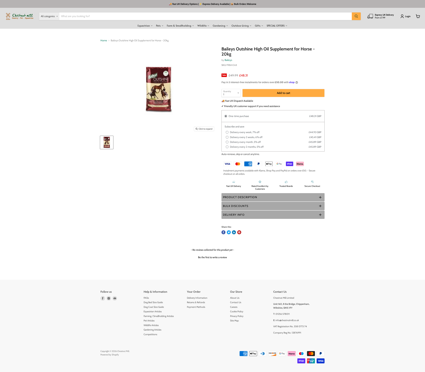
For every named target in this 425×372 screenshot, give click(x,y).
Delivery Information (197, 297)
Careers (233, 306)
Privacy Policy (236, 316)
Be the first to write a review (212, 257)
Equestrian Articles (153, 311)
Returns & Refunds (196, 302)
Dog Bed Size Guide (153, 302)
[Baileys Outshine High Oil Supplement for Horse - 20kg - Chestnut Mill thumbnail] (106, 142)
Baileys (228, 60)
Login (408, 16)
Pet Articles (149, 320)
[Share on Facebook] (223, 232)
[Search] (356, 16)
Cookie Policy (236, 311)
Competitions (150, 334)
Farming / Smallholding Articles (159, 316)
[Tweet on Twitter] (229, 232)
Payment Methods (196, 306)
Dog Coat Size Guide (154, 306)
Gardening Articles (152, 329)
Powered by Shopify (109, 354)
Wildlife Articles (151, 325)
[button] (273, 197)
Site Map (234, 320)
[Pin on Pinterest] (239, 232)
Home (103, 40)
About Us (234, 297)
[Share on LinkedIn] (234, 232)
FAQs (146, 297)
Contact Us (235, 302)
